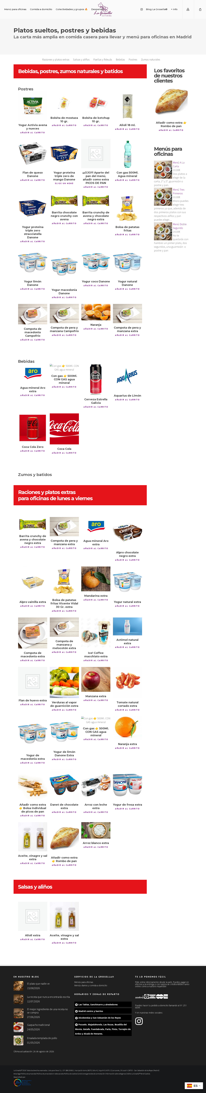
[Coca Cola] (64, 428)
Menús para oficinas (83, 982)
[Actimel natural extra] (127, 626)
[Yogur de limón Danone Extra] (64, 731)
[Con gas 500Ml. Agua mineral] (127, 153)
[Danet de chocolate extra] (64, 784)
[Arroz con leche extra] (95, 784)
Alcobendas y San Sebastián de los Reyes (99, 1017)
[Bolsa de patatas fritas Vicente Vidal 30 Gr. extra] (64, 581)
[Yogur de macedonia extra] (32, 733)
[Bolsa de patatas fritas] (127, 208)
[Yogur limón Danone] (32, 262)
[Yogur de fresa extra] (127, 784)
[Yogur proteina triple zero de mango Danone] (64, 153)
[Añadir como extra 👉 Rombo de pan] (64, 837)
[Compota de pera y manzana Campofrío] (64, 313)
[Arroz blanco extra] (95, 830)
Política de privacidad (28, 1074)
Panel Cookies (145, 1074)
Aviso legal (17, 1074)
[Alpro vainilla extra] (32, 582)
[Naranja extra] (127, 728)
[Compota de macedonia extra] (32, 632)
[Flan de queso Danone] (32, 153)
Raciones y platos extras (55, 59)
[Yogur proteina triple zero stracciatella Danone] (32, 208)
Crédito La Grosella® (133, 1074)
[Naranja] (95, 312)
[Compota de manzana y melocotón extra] (64, 627)
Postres (133, 59)
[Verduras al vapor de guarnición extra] (64, 682)
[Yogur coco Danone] (95, 262)
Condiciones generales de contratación (91, 1074)
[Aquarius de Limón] (127, 377)
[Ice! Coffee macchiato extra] (95, 632)
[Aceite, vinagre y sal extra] (32, 836)
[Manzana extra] (95, 679)
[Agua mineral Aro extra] (32, 373)
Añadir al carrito (32, 133)
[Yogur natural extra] (127, 582)
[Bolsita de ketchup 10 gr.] (95, 102)
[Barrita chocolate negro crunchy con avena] (64, 201)
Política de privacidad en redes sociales (50, 1074)
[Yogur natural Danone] (127, 262)
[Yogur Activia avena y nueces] (32, 106)
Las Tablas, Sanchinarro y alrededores (98, 1004)
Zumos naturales (150, 59)
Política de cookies (70, 1074)
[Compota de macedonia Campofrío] (32, 314)
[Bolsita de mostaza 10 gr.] (64, 102)
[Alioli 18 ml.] (127, 106)
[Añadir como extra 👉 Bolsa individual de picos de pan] (32, 784)
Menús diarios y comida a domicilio (90, 985)
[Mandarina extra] (95, 579)
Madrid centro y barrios (90, 1011)
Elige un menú (64, 183)
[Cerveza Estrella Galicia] (95, 379)
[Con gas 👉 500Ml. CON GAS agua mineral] (64, 367)
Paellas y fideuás (102, 59)
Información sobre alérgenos (115, 1074)
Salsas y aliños (81, 59)
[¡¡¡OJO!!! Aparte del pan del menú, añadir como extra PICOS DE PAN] (95, 153)
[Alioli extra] (32, 916)
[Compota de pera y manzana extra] (127, 313)
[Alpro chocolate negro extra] (127, 532)
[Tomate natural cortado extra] (127, 682)
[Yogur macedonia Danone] (64, 267)
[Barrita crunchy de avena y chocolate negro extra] (95, 201)
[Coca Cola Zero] (32, 427)
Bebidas (120, 59)
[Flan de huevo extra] (32, 681)
